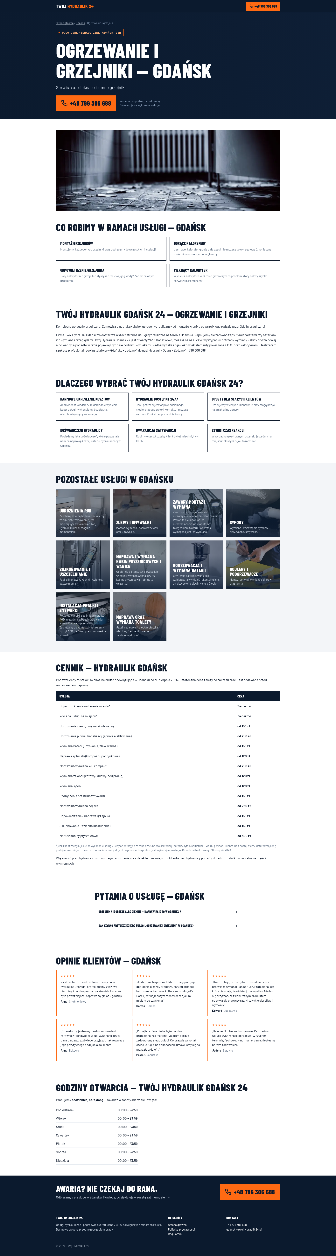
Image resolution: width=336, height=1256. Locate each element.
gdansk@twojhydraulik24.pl (244, 1229)
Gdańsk (80, 23)
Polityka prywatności (181, 1229)
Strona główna (65, 23)
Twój (75, 6)
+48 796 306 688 (266, 6)
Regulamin (175, 1234)
